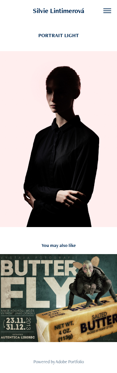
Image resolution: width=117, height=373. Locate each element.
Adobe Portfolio (70, 362)
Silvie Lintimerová (58, 10)
